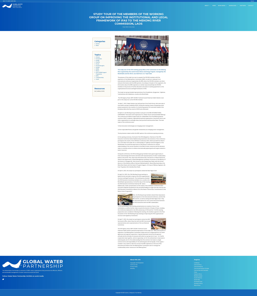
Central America (198, 266)
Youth (97, 79)
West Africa (197, 285)
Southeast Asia (198, 281)
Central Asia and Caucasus (201, 270)
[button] (9, 1)
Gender (98, 67)
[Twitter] (3, 279)
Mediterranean (198, 276)
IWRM (97, 69)
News (133, 27)
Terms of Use (133, 264)
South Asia (197, 279)
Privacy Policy (133, 266)
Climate (98, 57)
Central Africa (197, 264)
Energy (97, 60)
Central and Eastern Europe (201, 268)
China (195, 272)
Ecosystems (99, 58)
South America (198, 278)
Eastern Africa (198, 274)
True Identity (138, 292)
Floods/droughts (100, 65)
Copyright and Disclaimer (137, 263)
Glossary (132, 268)
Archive (130, 27)
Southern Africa (198, 283)
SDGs (97, 76)
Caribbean (197, 263)
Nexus (97, 70)
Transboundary (100, 77)
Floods (97, 64)
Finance (98, 62)
